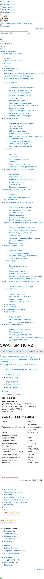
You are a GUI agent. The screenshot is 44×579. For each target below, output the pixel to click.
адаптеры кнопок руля (18, 340)
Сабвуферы (13, 161)
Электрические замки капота (21, 103)
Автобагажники (11, 289)
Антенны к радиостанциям (20, 319)
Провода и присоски (17, 187)
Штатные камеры (16, 251)
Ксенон (11, 268)
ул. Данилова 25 (11, 562)
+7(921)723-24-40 (11, 560)
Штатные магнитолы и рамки (21, 123)
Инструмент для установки (20, 233)
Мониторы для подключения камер (24, 256)
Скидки (7, 63)
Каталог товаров (11, 489)
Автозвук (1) (9, 539)
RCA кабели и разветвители (20, 207)
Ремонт (7, 545)
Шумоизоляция (10, 200)
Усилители (13, 156)
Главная (5, 351)
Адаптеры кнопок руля (18, 144)
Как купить (9, 71)
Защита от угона (11, 534)
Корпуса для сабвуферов (19, 164)
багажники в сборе (17, 294)
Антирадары (14, 174)
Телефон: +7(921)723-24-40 (15, 502)
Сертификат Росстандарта (20, 116)
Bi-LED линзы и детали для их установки (21, 281)
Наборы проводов (16, 215)
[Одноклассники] (38, 480)
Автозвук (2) (9, 541)
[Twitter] (36, 480)
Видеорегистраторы (17, 177)
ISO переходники (16, 139)
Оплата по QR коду (19, 76)
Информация (9, 531)
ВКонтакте (8, 505)
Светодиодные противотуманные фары (25, 276)
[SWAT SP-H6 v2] (13, 375)
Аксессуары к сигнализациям (21, 111)
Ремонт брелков (11, 548)
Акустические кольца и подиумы (23, 230)
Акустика (13, 154)
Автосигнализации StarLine (20, 93)
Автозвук (8, 149)
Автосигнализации (12, 83)
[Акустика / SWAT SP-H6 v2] (24, 371)
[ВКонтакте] (34, 480)
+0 (1, 49)
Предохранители (16, 243)
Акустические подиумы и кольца (23, 167)
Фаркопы (12, 195)
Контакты (8, 557)
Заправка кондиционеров (15, 551)
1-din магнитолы (15, 126)
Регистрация (5, 26)
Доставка (31, 76)
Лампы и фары (10, 261)
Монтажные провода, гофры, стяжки (24, 238)
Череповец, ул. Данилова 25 (16, 500)
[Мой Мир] (41, 480)
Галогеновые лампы (17, 271)
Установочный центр (13, 54)
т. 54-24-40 (39, 28)
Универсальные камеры (19, 253)
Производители (11, 68)
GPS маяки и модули (17, 100)
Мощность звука (11, 536)
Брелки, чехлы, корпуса (19, 113)
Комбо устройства (16, 182)
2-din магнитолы (16, 128)
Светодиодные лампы (18, 266)
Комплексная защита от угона (21, 88)
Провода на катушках (18, 217)
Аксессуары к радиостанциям (21, 322)
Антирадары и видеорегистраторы (19, 169)
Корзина (3, 41)
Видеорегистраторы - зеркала (21, 179)
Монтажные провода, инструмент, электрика (23, 223)
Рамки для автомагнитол (19, 133)
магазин (7, 58)
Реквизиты (28, 78)
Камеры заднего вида (13, 245)
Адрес (7, 66)
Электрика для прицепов (19, 197)
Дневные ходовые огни (18, 273)
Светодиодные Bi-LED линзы (21, 286)
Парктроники (10, 307)
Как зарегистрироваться (14, 73)
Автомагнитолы (11, 118)
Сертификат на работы (14, 78)
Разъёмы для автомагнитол (20, 141)
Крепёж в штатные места (19, 301)
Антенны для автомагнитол (20, 146)
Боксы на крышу (16, 299)
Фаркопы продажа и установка (17, 189)
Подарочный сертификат (15, 309)
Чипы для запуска (16, 108)
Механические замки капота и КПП (24, 105)
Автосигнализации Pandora (20, 90)
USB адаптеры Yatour (17, 131)
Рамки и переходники (13, 324)
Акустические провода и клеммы (18, 202)
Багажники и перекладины (20, 296)
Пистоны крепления (17, 240)
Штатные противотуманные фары (23, 279)
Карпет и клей (15, 235)
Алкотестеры (9, 304)
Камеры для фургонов (18, 258)
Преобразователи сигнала (20, 220)
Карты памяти (14, 184)
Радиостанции (10, 312)
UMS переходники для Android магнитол (26, 136)
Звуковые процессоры (18, 159)
